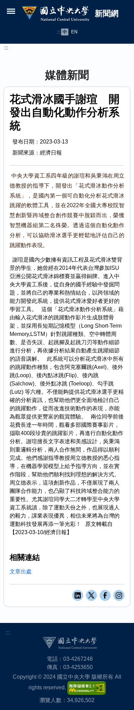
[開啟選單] (11, 11)
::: (59, 31)
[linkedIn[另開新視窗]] (77, 595)
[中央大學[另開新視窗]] (70, 643)
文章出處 (21, 571)
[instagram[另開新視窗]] (118, 595)
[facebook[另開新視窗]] (105, 595)
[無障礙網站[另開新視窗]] (86, 688)
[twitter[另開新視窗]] (91, 595)
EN (74, 31)
